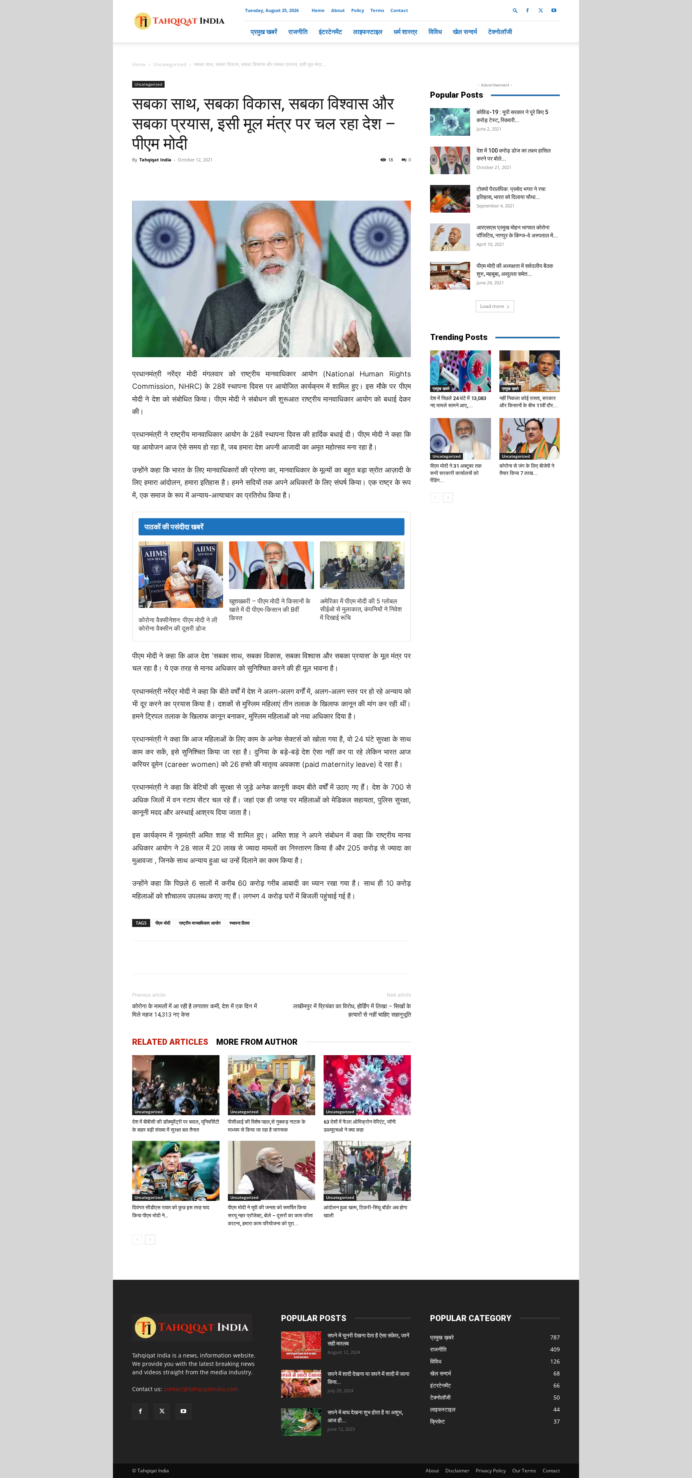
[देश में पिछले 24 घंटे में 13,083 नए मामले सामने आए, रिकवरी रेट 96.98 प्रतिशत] (460, 371)
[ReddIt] (280, 178)
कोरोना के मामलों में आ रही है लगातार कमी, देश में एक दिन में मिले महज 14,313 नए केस (194, 1010)
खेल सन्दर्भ (465, 31)
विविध (435, 31)
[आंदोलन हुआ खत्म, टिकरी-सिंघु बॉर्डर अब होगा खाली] (367, 1171)
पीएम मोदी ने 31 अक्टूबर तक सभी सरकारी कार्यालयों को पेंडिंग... (456, 473)
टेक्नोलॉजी (500, 31)
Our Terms (524, 1470)
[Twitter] (541, 10)
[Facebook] (527, 10)
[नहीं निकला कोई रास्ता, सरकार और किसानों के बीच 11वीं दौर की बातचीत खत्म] (529, 371)
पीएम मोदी (162, 923)
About (338, 10)
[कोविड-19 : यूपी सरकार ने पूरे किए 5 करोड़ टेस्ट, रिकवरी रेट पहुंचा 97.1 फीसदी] (450, 122)
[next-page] (150, 1240)
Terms (377, 10)
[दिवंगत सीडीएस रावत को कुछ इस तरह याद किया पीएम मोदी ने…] (175, 1171)
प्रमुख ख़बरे (440, 388)
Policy (357, 10)
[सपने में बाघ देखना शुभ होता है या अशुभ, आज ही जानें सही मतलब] (301, 1422)
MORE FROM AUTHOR (257, 1042)
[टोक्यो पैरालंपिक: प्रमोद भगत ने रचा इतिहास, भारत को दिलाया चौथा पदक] (450, 199)
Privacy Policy (491, 1470)
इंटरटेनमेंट (330, 31)
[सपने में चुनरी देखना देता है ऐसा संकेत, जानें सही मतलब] (301, 1345)
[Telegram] (243, 178)
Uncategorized (169, 64)
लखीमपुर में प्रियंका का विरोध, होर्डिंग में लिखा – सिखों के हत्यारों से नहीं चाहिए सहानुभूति (352, 1010)
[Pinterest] (261, 178)
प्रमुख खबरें (264, 31)
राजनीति (298, 31)
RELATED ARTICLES (170, 1042)
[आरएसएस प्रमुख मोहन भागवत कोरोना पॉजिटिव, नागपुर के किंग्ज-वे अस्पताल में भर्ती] (450, 237)
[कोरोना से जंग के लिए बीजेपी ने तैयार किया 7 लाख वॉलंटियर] (529, 439)
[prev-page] (137, 1240)
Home (318, 10)
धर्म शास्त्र (405, 31)
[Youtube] (554, 10)
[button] (515, 10)
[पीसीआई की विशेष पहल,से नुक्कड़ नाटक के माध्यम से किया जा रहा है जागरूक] (271, 1085)
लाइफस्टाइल (367, 31)
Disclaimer (457, 1470)
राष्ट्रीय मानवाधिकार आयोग (200, 923)
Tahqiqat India (155, 160)
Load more (492, 306)
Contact (399, 10)
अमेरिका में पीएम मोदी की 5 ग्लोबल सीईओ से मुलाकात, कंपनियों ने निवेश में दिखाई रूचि (361, 609)
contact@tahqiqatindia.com (201, 1389)
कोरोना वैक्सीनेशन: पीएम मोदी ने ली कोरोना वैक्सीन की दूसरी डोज (178, 624)
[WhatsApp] (224, 178)
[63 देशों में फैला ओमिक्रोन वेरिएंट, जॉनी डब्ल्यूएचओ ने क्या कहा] (367, 1085)
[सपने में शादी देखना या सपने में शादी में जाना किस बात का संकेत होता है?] (301, 1384)
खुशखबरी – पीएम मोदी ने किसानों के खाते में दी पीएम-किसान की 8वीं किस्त (269, 609)
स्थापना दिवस (239, 923)
